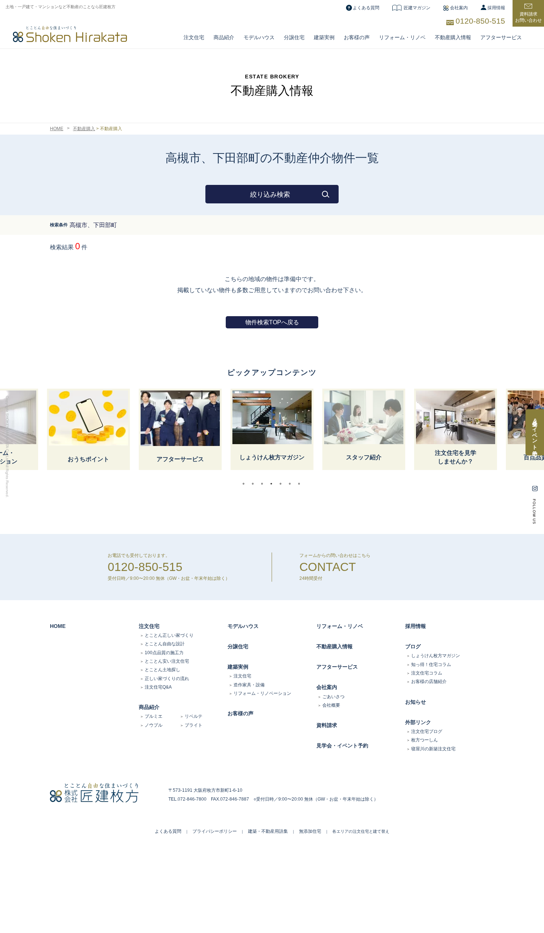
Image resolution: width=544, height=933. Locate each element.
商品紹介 (224, 37)
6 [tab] (291, 483)
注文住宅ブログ (426, 731)
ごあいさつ (333, 696)
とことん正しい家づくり (169, 635)
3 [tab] (264, 483)
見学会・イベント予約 (342, 745)
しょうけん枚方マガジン (435, 655)
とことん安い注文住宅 (167, 661)
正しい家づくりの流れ (167, 678)
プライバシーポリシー (214, 831)
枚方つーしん (424, 740)
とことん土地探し (162, 669)
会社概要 (331, 705)
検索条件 (59, 224)
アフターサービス (501, 37)
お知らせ (415, 702)
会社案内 (459, 7)
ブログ (413, 646)
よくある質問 (366, 7)
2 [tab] (254, 483)
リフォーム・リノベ (402, 37)
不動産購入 (84, 128)
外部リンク (418, 722)
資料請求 (326, 725)
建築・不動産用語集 (268, 831)
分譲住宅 (294, 37)
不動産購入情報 (453, 37)
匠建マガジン (417, 7)
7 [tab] (301, 483)
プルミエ (153, 716)
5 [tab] (282, 483)
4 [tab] (273, 483)
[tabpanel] (272, 429)
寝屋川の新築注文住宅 (433, 748)
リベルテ (193, 716)
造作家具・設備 (249, 684)
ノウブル (153, 725)
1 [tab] (245, 483)
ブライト (193, 725)
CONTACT (327, 567)
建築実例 (324, 37)
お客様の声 (357, 37)
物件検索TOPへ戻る (272, 322)
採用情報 (496, 7)
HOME (56, 128)
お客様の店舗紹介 (429, 681)
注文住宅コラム (426, 673)
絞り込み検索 (270, 194)
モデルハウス (243, 626)
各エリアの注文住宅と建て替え (360, 831)
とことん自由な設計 (165, 643)
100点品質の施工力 (164, 652)
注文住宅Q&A (158, 687)
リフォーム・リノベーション (262, 693)
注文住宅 (194, 37)
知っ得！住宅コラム (431, 664)
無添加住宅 (310, 831)
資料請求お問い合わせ (528, 17)
